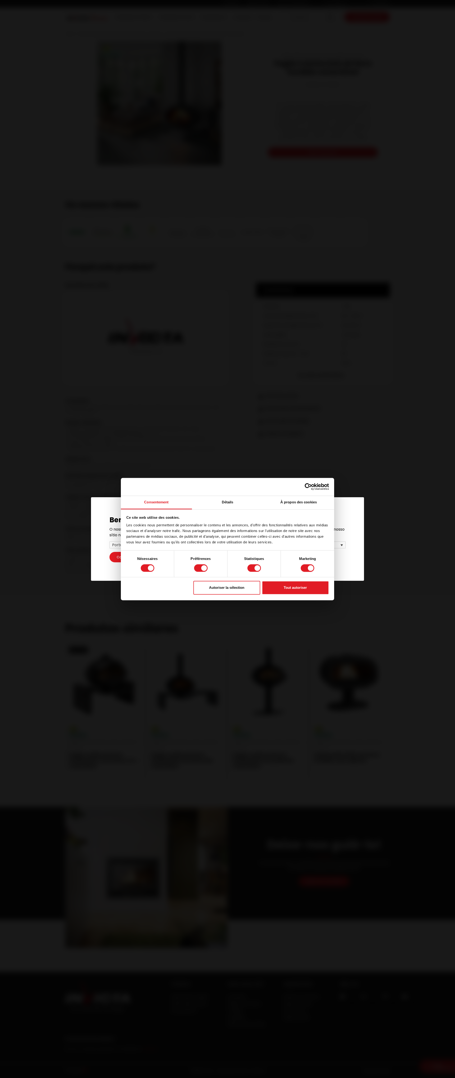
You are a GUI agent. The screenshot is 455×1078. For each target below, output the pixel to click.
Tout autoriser (295, 588)
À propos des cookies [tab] (298, 502)
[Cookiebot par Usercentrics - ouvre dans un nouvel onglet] (308, 486)
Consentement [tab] (156, 502)
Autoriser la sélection (226, 588)
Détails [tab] (227, 502)
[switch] (201, 568)
